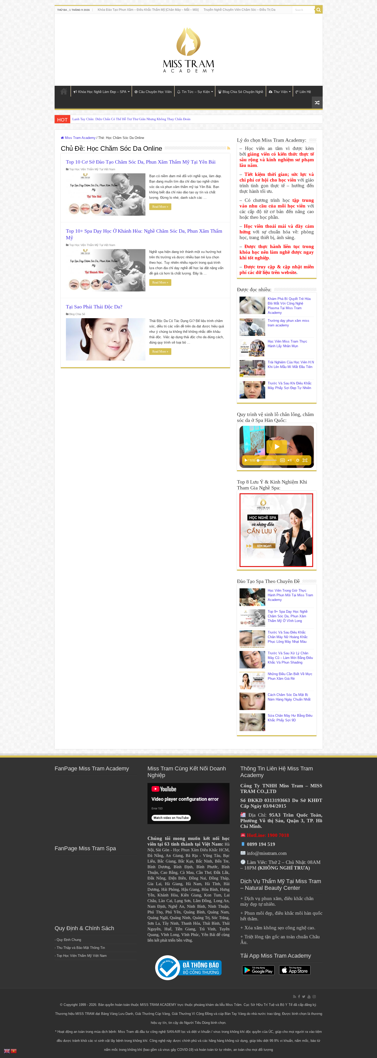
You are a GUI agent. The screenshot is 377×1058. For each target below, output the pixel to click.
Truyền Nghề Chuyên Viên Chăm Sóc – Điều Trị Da (239, 10)
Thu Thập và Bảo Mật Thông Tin (81, 948)
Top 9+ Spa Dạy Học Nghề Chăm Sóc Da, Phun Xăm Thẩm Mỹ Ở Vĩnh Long (287, 616)
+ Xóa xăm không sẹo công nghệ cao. (277, 927)
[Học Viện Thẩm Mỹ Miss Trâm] (188, 49)
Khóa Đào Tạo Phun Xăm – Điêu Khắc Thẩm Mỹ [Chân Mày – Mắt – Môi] (148, 10)
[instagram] (314, 997)
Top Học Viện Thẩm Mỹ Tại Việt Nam (92, 169)
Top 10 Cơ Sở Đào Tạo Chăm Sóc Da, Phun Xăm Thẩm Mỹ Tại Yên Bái (141, 162)
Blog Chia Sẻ (77, 314)
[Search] (319, 10)
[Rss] (294, 997)
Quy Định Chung (69, 940)
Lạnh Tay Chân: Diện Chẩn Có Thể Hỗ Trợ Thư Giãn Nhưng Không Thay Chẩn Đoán (131, 119)
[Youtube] (309, 997)
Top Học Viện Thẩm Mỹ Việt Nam (82, 956)
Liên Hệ (305, 92)
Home (64, 91)
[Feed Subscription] (228, 148)
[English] (7, 1051)
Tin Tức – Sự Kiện (196, 92)
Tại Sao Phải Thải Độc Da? (94, 306)
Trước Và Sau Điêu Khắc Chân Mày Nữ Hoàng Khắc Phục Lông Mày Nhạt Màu (288, 637)
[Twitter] (304, 997)
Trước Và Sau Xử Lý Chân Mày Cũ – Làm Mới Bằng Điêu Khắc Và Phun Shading (290, 657)
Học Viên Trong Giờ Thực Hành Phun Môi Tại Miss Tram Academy (290, 595)
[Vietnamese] (14, 1051)
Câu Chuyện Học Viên (155, 92)
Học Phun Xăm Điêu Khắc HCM (201, 850)
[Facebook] (299, 997)
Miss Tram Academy (80, 138)
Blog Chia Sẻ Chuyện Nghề (243, 92)
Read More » (160, 207)
